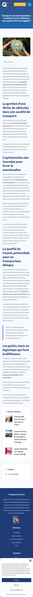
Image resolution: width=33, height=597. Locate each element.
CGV (16, 546)
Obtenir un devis (20, 4)
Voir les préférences (16, 590)
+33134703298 (13, 474)
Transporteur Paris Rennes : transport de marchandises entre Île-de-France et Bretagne (20, 436)
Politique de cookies (11, 594)
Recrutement (16, 542)
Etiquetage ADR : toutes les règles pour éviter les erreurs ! (19, 420)
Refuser (16, 585)
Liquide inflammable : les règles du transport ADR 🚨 (21, 451)
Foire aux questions (16, 539)
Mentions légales (21, 594)
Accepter (16, 580)
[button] (30, 560)
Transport (16, 533)
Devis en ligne (16, 536)
